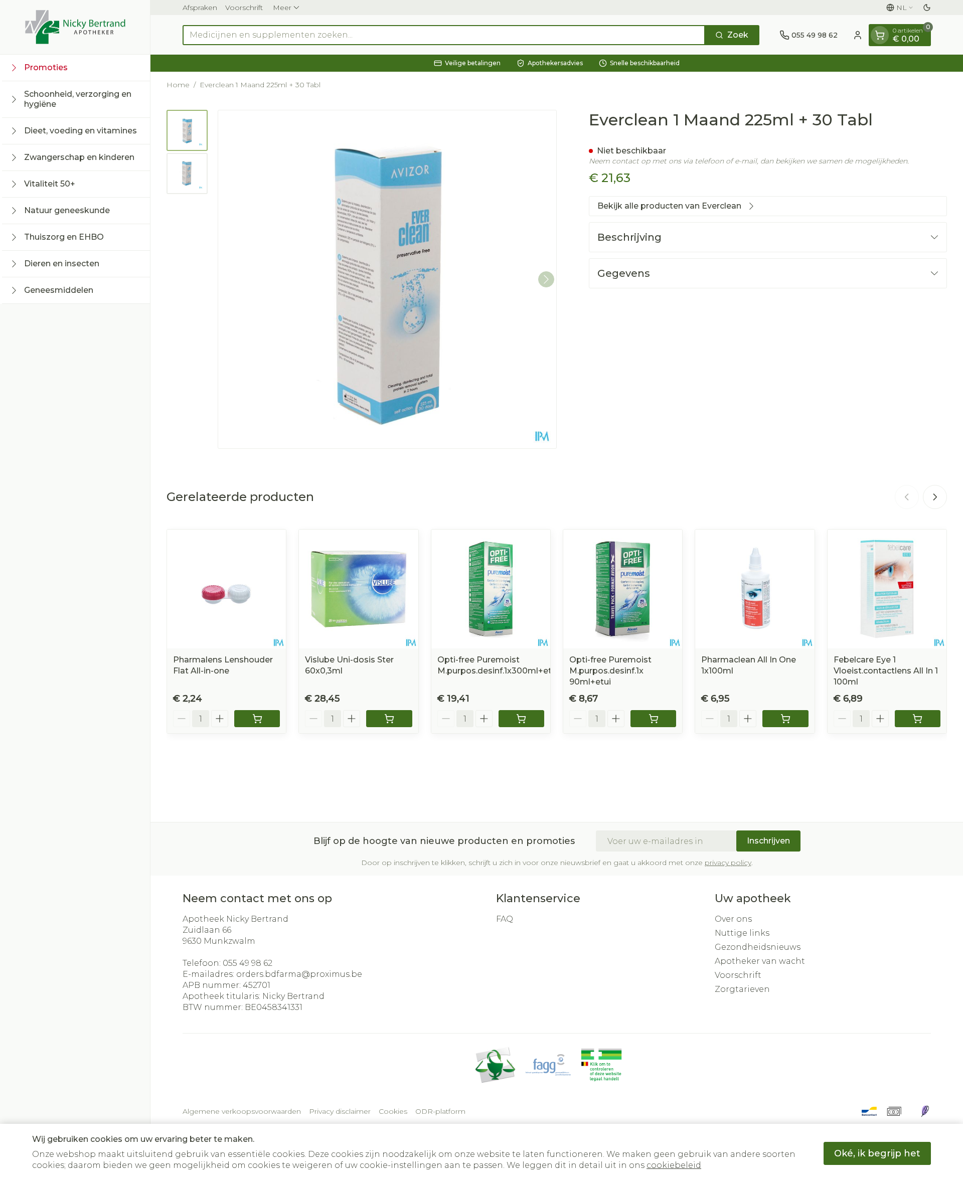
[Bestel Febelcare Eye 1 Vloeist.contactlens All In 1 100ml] (917, 718)
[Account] (858, 35)
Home (178, 84)
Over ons (733, 919)
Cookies (393, 1111)
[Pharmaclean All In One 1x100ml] (754, 589)
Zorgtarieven (742, 989)
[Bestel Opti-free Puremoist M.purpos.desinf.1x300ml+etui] (521, 718)
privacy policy (728, 862)
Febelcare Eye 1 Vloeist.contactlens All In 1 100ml (886, 671)
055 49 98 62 (247, 963)
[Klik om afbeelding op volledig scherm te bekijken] (387, 279)
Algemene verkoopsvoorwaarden (242, 1111)
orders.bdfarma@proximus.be (299, 974)
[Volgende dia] (935, 497)
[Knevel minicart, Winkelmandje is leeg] (880, 35)
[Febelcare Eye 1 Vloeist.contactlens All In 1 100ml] (887, 589)
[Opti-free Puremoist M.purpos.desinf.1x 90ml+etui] (622, 589)
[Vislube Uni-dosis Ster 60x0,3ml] (358, 589)
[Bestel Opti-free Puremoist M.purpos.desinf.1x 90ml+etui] (653, 718)
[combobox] (444, 35)
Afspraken (200, 7)
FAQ (504, 919)
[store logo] (75, 27)
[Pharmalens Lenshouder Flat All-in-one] (226, 589)
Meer (282, 7)
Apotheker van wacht (760, 961)
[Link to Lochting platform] (925, 1111)
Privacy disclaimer (340, 1111)
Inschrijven (768, 841)
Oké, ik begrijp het (877, 1153)
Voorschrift (244, 7)
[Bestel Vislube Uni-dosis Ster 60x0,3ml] (389, 718)
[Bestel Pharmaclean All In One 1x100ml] (785, 718)
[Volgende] (546, 279)
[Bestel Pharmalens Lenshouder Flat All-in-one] (257, 718)
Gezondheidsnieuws (757, 947)
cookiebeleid (674, 1165)
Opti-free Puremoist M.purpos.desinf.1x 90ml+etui (610, 671)
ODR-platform (440, 1111)
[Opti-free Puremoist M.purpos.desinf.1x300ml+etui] (490, 589)
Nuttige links (742, 933)
